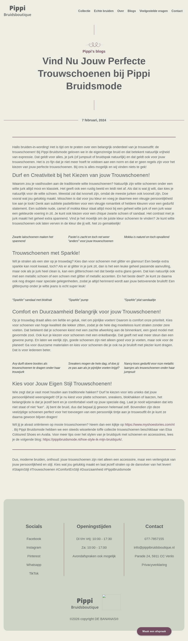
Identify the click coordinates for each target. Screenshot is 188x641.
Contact (176, 11)
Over (120, 11)
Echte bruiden (104, 11)
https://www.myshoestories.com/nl (150, 424)
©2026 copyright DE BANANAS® (94, 619)
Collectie (84, 11)
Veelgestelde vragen (154, 11)
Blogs (132, 11)
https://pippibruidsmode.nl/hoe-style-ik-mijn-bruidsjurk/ (82, 439)
